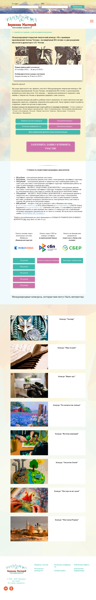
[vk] (6, 590)
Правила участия (41, 565)
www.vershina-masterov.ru (26, 205)
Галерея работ (60, 571)
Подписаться (77, 7)
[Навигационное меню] (92, 21)
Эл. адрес (15, 3)
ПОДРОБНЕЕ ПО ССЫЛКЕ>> (33, 213)
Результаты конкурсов (39, 570)
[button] (48, 260)
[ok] (11, 590)
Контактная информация (79, 570)
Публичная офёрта (81, 565)
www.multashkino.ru (62, 205)
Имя (42, 3)
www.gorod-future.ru (33, 207)
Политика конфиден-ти (62, 566)
